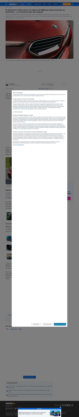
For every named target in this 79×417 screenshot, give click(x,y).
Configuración (47, 324)
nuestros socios (31, 123)
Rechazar (36, 324)
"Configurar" (15, 128)
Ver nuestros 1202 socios (18, 144)
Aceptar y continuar (60, 324)
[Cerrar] (60, 407)
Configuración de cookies (18, 108)
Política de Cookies (29, 107)
